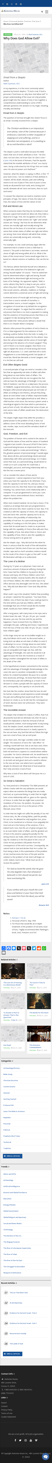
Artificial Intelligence (11, 1186)
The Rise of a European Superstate (17, 1248)
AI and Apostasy (16, 1303)
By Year (36, 21)
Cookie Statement (8, 1417)
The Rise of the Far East (12, 1260)
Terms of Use (6, 1413)
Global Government (10, 1211)
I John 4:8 (7, 160)
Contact (4, 1406)
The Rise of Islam (10, 1254)
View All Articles (13, 1156)
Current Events (9, 1086)
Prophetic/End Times (11, 1136)
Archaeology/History (11, 1068)
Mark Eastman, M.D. (36, 34)
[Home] (11, 10)
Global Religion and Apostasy (14, 1217)
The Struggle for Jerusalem (14, 1266)
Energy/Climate (9, 1204)
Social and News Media (12, 1223)
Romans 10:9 (44, 905)
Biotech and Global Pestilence (15, 1192)
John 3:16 (45, 884)
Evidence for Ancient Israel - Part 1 (23, 1323)
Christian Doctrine (10, 1080)
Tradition (7, 1148)
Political (6, 1129)
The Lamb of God (16, 1344)
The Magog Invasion (11, 1242)
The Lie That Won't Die (19, 1293)
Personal (8, 34)
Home (5, 21)
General (6, 1092)
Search (4, 1403)
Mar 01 (15, 1020)
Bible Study (7, 1074)
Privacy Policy (6, 1410)
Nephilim (6, 1117)
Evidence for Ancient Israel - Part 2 (23, 1313)
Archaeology (8, 1180)
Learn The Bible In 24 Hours (14, 1111)
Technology (8, 1229)
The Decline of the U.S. (12, 1235)
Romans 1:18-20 (18, 918)
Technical (7, 1142)
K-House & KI (8, 1105)
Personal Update (16, 21)
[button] (45, 1456)
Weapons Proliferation (12, 1272)
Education (7, 1198)
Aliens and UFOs (9, 1174)
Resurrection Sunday (18, 1333)
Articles (28, 21)
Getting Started (9, 1099)
